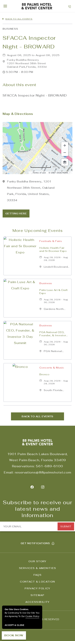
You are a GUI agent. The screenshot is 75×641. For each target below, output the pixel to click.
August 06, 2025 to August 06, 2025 (33, 55)
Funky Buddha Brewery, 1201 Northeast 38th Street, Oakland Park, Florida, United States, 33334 (31, 191)
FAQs (37, 574)
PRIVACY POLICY (37, 588)
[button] (27, 63)
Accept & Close (14, 625)
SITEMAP (37, 595)
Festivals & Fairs (50, 241)
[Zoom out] (64, 152)
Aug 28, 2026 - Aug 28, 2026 (56, 259)
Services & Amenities (37, 568)
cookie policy (32, 616)
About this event (19, 84)
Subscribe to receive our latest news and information (37, 509)
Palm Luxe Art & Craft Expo (53, 291)
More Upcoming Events (37, 230)
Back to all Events (18, 19)
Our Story (37, 561)
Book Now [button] (13, 635)
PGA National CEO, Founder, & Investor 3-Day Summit (52, 334)
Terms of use (39, 173)
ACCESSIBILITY (37, 602)
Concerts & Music (51, 367)
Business (10, 28)
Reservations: (23, 466)
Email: (9, 472)
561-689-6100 (49, 466)
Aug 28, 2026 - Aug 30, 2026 (56, 301)
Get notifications (35, 543)
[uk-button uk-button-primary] (16, 213)
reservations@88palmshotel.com (43, 472)
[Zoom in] (64, 145)
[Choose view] (64, 162)
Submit (65, 526)
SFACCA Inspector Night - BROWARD (29, 42)
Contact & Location (37, 581)
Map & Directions (18, 114)
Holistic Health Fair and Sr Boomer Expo (53, 249)
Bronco (44, 374)
